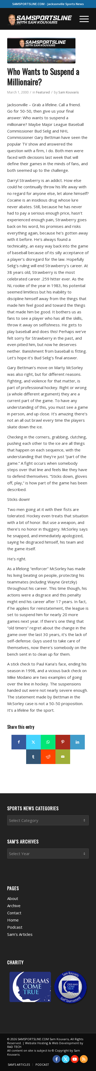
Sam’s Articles (20, 934)
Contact (14, 912)
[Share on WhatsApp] (48, 742)
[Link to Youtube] (75, 1059)
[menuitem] (81, 18)
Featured (43, 92)
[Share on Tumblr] (33, 756)
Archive (14, 905)
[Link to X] (66, 1059)
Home (13, 920)
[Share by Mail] (62, 756)
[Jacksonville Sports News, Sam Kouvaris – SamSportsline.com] (40, 18)
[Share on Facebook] (18, 742)
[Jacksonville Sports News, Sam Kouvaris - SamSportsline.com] (41, 50)
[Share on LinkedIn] (77, 742)
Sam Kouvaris (68, 92)
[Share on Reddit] (48, 756)
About (12, 898)
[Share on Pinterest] (62, 742)
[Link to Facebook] (57, 1059)
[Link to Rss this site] (84, 1059)
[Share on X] (33, 742)
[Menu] (81, 18)
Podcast (14, 927)
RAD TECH (14, 1047)
